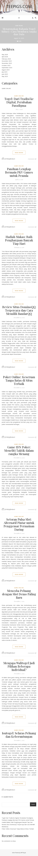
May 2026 (5, 54)
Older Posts (8, 797)
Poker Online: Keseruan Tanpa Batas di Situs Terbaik (19, 380)
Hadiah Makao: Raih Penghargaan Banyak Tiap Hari (19, 240)
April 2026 (5, 57)
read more (19, 152)
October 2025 (6, 65)
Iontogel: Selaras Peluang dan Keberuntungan (19, 734)
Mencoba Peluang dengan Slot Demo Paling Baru (19, 594)
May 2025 (5, 76)
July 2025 (4, 72)
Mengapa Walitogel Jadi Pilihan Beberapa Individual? (19, 666)
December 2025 (7, 61)
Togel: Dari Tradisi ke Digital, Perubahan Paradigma (19, 102)
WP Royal (23, 852)
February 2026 (6, 59)
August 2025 (6, 70)
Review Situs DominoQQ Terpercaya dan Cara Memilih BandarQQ (19, 310)
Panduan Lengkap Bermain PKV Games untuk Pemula (19, 172)
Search (33, 804)
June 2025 (5, 74)
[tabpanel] (19, 31)
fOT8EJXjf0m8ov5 (10, 159)
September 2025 (7, 67)
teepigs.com (19, 6)
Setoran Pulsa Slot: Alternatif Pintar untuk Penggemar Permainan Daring (19, 524)
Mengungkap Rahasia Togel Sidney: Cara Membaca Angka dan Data (19, 31)
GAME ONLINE (19, 25)
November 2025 (7, 63)
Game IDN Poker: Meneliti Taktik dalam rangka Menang (19, 450)
